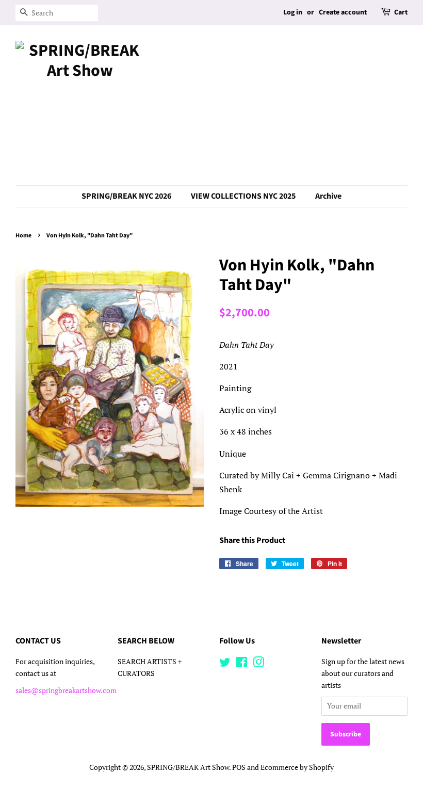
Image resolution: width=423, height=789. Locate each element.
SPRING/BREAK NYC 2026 (126, 196)
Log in (292, 12)
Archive (328, 196)
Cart (401, 12)
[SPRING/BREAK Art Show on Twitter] (225, 664)
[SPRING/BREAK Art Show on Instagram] (258, 664)
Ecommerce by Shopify (297, 767)
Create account (343, 12)
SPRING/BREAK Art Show (188, 767)
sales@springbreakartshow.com (66, 690)
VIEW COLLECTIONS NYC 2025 (243, 196)
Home (23, 235)
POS (239, 767)
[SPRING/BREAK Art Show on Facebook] (242, 664)
